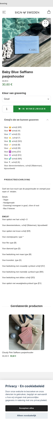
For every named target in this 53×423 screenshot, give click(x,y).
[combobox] (26, 99)
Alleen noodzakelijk (26, 415)
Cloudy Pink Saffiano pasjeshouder (17, 352)
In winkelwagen (34, 109)
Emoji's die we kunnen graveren (21, 120)
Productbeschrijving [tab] (17, 180)
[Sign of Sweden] (27, 12)
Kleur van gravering (14, 93)
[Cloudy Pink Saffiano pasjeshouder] (26, 332)
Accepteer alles (26, 408)
